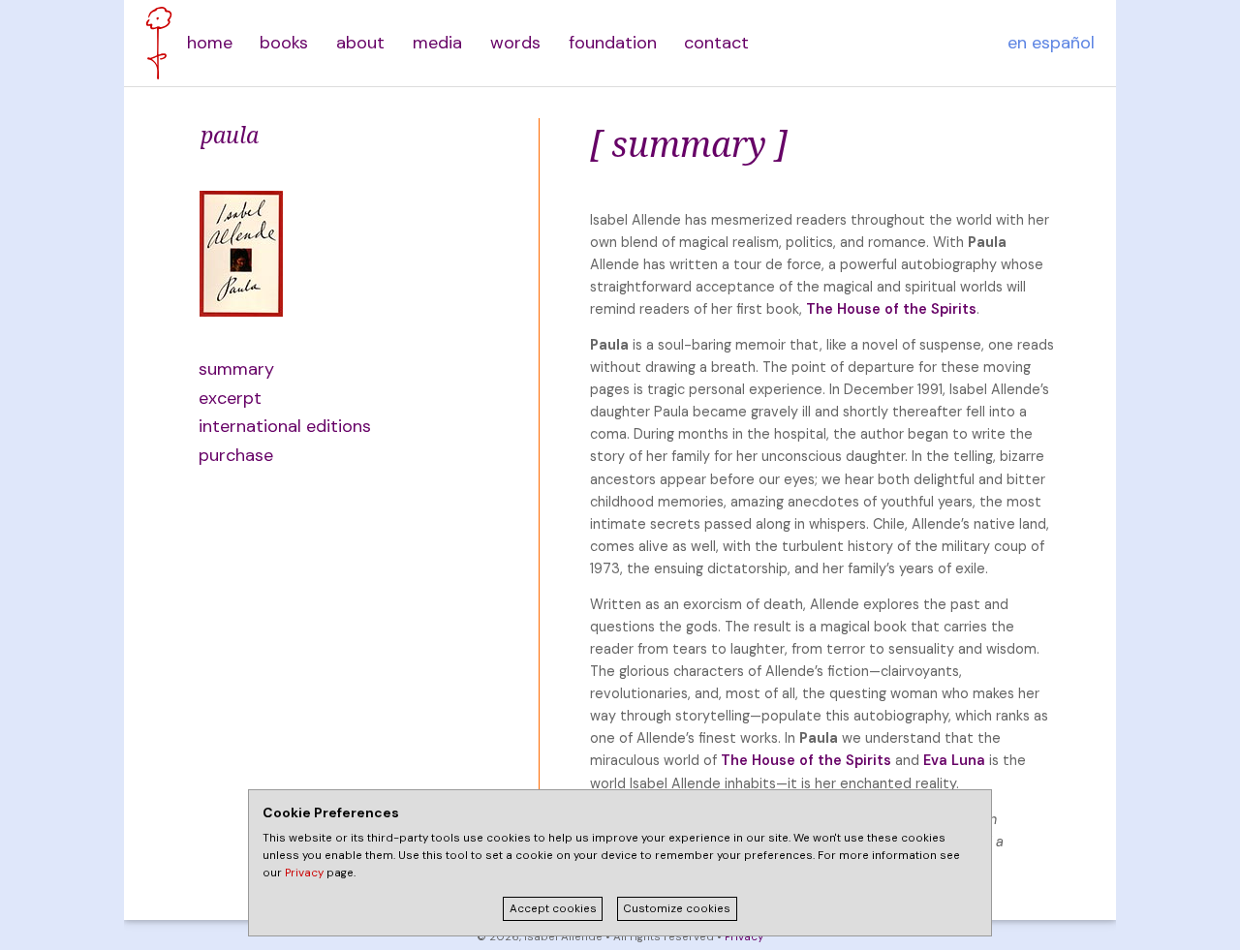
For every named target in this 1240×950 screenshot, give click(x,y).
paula (230, 134)
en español (1051, 42)
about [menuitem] (360, 42)
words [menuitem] (515, 42)
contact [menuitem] (716, 42)
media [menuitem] (437, 42)
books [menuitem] (284, 42)
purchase (236, 455)
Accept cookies (553, 909)
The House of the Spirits (891, 309)
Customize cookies (676, 909)
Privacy (744, 937)
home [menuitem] (209, 42)
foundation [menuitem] (613, 42)
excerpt (230, 398)
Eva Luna (954, 760)
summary (236, 369)
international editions (285, 426)
